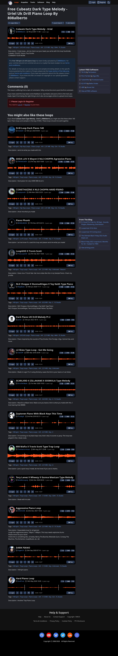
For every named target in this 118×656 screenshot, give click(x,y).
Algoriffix (96, 76)
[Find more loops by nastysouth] (17, 204)
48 (73, 192)
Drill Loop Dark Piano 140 (30, 128)
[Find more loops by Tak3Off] (17, 364)
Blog (48, 2)
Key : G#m (52, 496)
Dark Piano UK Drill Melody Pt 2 (33, 316)
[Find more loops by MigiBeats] (17, 298)
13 (73, 161)
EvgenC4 (21, 550)
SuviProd (21, 581)
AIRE (82, 87)
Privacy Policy (54, 621)
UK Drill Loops (25, 47)
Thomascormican (24, 449)
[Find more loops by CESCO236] (17, 522)
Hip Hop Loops (25, 146)
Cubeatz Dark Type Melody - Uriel (34, 28)
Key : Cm (54, 208)
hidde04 (20, 131)
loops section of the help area (58, 71)
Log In (20, 105)
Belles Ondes (93, 83)
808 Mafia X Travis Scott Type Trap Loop (37, 446)
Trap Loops (24, 177)
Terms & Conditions (40, 621)
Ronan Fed (90, 87)
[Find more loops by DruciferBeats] (17, 395)
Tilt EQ (83, 72)
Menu (14, 23)
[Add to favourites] (25, 43)
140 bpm (16, 47)
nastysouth (22, 192)
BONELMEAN (22, 223)
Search (71, 23)
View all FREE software (89, 91)
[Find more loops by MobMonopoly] (17, 491)
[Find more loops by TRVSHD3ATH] (17, 173)
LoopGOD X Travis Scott (29, 251)
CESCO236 (21, 511)
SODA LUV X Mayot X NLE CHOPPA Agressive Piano (43, 158)
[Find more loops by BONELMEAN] (17, 234)
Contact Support (59, 617)
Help (53, 2)
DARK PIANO (23, 547)
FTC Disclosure (79, 621)
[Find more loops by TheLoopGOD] (17, 265)
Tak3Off (20, 353)
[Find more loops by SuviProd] (17, 592)
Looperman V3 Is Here (89, 228)
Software (40, 2)
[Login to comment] (28, 43)
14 (73, 254)
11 (73, 416)
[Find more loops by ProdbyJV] (17, 428)
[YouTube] (48, 635)
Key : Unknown (54, 269)
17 (73, 383)
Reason (63, 269)
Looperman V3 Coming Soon (91, 232)
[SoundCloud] (69, 635)
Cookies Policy (67, 621)
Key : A (51, 399)
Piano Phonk (23, 220)
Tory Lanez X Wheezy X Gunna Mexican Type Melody (44, 477)
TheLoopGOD (22, 254)
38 (73, 131)
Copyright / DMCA (73, 617)
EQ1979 (84, 83)
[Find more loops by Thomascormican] (17, 461)
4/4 (42, 47)
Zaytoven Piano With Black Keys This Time (39, 413)
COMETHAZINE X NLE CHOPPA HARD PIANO (39, 189)
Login (12, 43)
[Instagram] (76, 635)
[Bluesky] (55, 635)
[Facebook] (41, 635)
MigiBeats (21, 287)
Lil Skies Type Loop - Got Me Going (34, 349)
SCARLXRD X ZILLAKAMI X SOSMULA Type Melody (43, 380)
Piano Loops (35, 47)
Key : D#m (54, 47)
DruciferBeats (22, 383)
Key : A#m (54, 335)
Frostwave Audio (97, 80)
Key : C (51, 302)
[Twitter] (62, 635)
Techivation (92, 72)
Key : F (51, 239)
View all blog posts (87, 248)
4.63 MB (45, 399)
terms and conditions (22, 73)
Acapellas (24, 2)
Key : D (51, 526)
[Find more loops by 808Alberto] (17, 43)
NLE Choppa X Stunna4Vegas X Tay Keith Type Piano (44, 283)
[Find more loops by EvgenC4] (17, 562)
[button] (108, 2)
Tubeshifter (85, 80)
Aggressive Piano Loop (28, 508)
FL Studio (62, 47)
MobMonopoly (23, 480)
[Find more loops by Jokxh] (17, 331)
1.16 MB (45, 496)
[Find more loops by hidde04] (17, 142)
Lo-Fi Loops (24, 239)
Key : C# (51, 177)
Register (27, 105)
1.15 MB (45, 239)
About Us (47, 617)
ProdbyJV (21, 416)
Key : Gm (54, 146)
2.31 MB (47, 47)
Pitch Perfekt (85, 76)
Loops (16, 2)
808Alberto (21, 32)
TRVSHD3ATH (22, 162)
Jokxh (20, 320)
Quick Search (58, 23)
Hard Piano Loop (25, 578)
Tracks (32, 2)
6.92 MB (45, 302)
